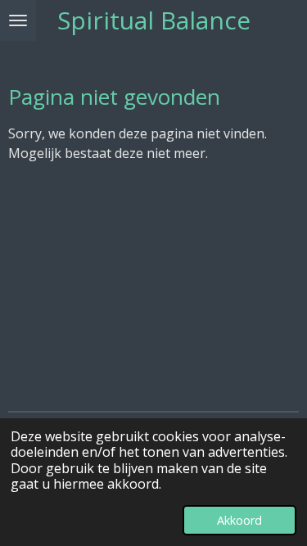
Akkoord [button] (239, 520)
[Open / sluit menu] (18, 20)
